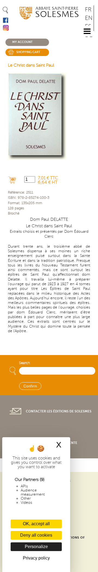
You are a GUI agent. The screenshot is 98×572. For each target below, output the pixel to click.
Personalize (36, 546)
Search (24, 363)
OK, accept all (36, 523)
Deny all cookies (36, 535)
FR (88, 10)
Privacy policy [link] (36, 558)
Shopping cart (28, 52)
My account (22, 42)
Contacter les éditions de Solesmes (58, 411)
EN (89, 18)
